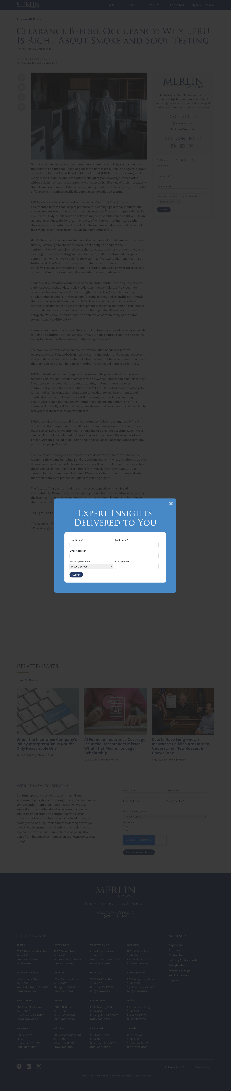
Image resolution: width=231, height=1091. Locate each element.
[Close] (171, 503)
